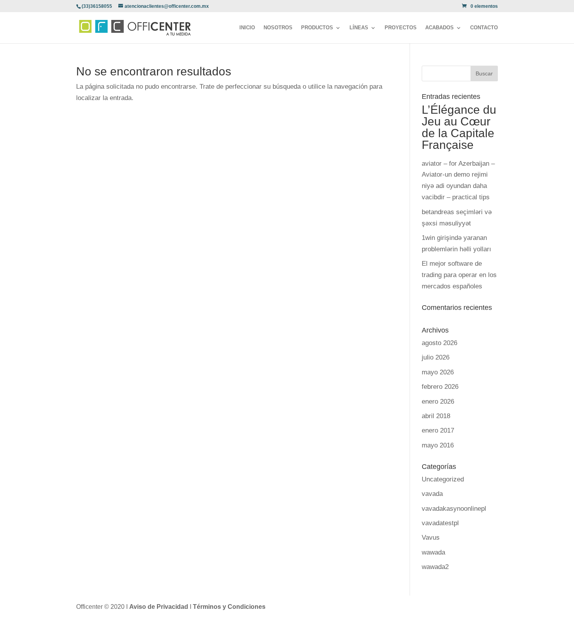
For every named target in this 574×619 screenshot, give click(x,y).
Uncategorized (443, 479)
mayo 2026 (438, 372)
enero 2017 (438, 430)
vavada (432, 493)
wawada (433, 552)
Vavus (431, 537)
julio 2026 (435, 357)
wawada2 (435, 567)
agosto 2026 (439, 343)
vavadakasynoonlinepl (454, 508)
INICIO (247, 27)
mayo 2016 (438, 445)
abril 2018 (436, 416)
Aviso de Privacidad (159, 606)
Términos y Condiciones (229, 606)
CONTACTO (484, 27)
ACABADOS (439, 27)
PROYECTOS (401, 27)
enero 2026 (438, 401)
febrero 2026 (440, 386)
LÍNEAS (358, 27)
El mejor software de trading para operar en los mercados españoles (459, 275)
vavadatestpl (440, 523)
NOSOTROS (278, 27)
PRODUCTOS (317, 27)
